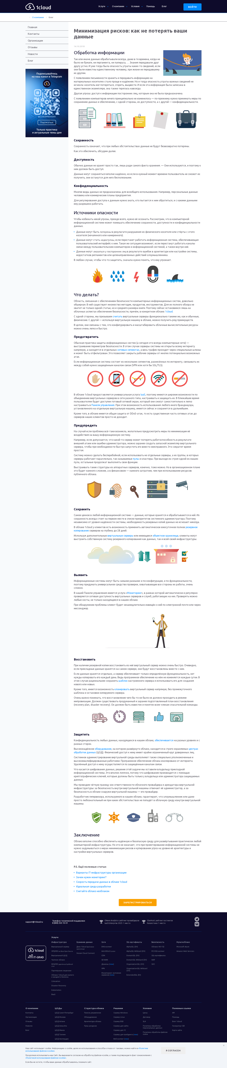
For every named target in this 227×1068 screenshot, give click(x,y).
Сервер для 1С (120, 1030)
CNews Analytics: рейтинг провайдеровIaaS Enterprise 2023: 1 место (122, 922)
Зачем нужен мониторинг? (91, 877)
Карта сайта (177, 1030)
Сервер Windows (121, 1013)
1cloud (169, 311)
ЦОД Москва (60, 1017)
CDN (103, 955)
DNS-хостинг (106, 947)
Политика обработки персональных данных (152, 1027)
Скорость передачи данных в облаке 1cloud (101, 881)
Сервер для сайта (121, 1026)
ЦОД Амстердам (62, 1039)
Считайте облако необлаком (92, 891)
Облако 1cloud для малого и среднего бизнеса (62, 976)
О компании (118, 6)
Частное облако (58, 960)
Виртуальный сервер (60, 947)
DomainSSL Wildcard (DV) (136, 960)
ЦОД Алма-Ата (61, 1026)
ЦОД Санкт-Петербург (64, 1013)
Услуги (101, 6)
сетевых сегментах (128, 349)
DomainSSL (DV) (132, 955)
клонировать (122, 689)
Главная (32, 27)
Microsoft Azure (183, 947)
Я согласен (173, 1050)
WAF (153, 960)
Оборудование (90, 1017)
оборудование (103, 748)
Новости (33, 54)
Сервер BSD (119, 1021)
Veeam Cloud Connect (85, 953)
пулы (136, 458)
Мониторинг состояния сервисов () (111, 974)
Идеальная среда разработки (93, 886)
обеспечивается (164, 740)
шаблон (123, 680)
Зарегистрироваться (138, 902)
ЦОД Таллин (60, 1034)
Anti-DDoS (108, 951)
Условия (135, 6)
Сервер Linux (119, 1017)
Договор (146, 1017)
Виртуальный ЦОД (59, 955)
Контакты (33, 33)
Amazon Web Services (185, 951)
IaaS (143, 394)
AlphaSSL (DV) (132, 947)
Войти (192, 7)
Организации (35, 40)
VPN (103, 968)
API (173, 1013)
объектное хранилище (165, 535)
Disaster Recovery (58, 985)
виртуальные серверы (120, 535)
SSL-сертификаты (158, 955)
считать (117, 316)
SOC (153, 964)
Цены (145, 1013)
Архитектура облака (92, 1021)
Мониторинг (134, 592)
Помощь (150, 6)
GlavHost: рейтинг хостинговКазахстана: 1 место (160, 922)
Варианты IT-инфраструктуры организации (101, 872)
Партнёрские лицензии (61, 971)
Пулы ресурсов (90, 1026)
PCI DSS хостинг (157, 951)
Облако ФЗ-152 (157, 947)
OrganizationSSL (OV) (135, 964)
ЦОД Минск (60, 1030)
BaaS (53, 994)
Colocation (55, 981)
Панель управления (92, 1013)
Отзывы (32, 47)
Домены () (107, 964)
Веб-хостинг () (121, 1039)
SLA (144, 1021)
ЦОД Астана (60, 1021)
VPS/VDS (62, 951)
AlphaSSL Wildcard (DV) (135, 951)
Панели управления (102, 405)
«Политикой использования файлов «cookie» (45, 1058)
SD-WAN (104, 960)
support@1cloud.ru (34, 922)
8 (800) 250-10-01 (60, 923)
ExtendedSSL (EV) (133, 975)
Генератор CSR (178, 1026)
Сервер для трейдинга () (126, 1034)
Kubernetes (56, 990)
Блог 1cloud (177, 1021)
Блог (164, 6)
